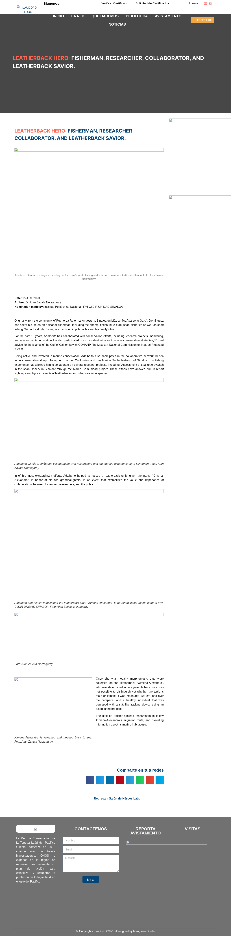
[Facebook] (69, 3)
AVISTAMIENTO (168, 16)
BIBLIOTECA (137, 16)
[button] (90, 780)
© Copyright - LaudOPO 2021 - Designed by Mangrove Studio (115, 931)
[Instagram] (87, 3)
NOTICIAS (117, 24)
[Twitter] (75, 3)
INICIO (58, 16)
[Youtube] (81, 3)
